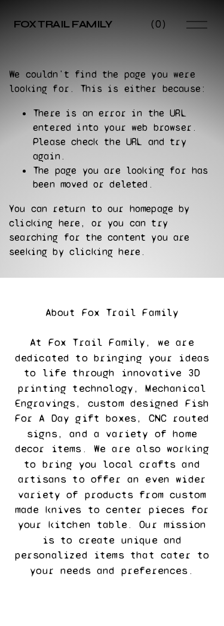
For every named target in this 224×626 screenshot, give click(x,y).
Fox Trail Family (63, 24)
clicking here (44, 223)
